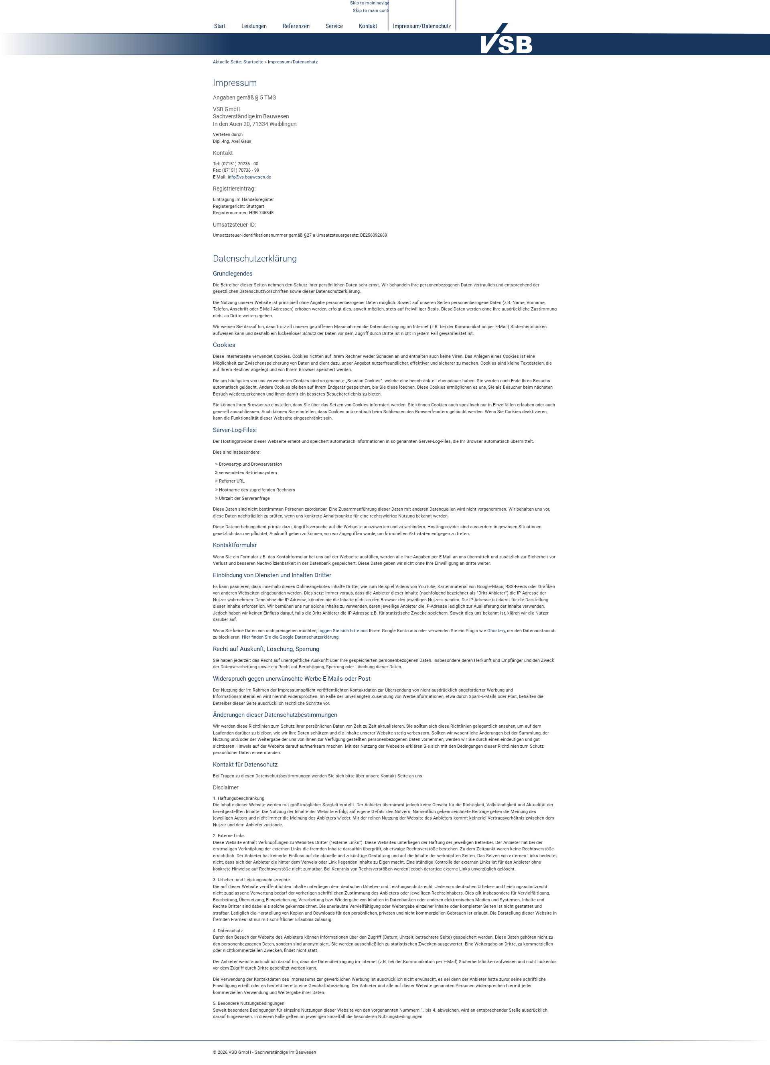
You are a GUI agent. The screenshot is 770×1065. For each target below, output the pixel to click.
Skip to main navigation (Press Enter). (388, 3)
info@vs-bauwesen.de (249, 177)
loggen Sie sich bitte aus (343, 630)
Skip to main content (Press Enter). (388, 10)
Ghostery (496, 630)
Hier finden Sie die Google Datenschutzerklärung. (291, 637)
